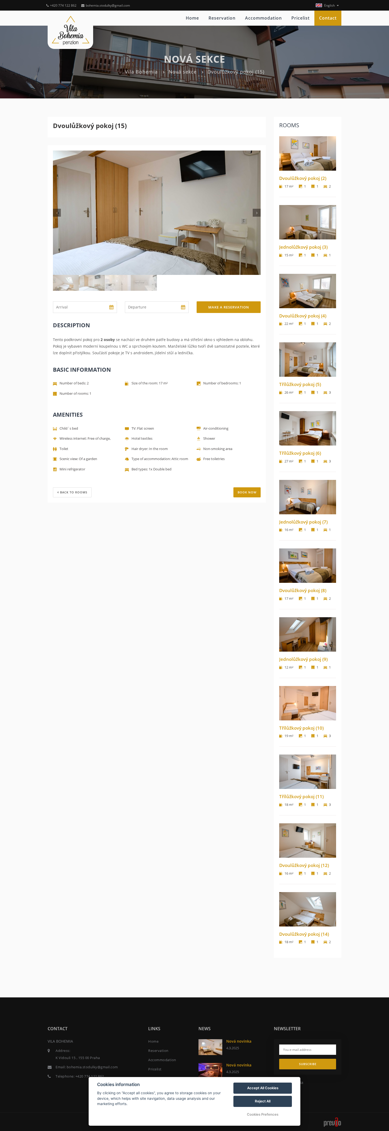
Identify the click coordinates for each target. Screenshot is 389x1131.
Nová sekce (183, 72)
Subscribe (307, 1064)
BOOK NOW (247, 492)
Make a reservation (228, 307)
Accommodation (263, 18)
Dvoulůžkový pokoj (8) (302, 590)
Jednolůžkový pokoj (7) (303, 522)
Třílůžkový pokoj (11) (301, 796)
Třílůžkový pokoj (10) (301, 728)
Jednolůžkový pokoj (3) (303, 247)
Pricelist (300, 18)
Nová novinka (238, 1041)
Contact (328, 18)
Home (192, 18)
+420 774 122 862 (63, 5)
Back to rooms (73, 492)
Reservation (222, 18)
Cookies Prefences (262, 1114)
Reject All (262, 1101)
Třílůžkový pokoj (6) (300, 453)
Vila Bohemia (141, 72)
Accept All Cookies (262, 1088)
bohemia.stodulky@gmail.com (108, 5)
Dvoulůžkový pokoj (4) (302, 316)
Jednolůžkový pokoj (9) (303, 659)
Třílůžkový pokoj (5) (300, 384)
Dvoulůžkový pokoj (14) (304, 934)
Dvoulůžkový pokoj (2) (302, 178)
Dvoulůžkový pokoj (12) (304, 865)
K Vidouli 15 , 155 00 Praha (78, 1057)
